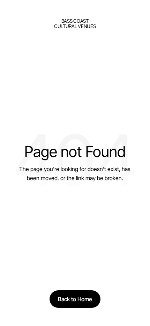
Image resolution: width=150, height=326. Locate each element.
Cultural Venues (75, 26)
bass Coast (75, 21)
